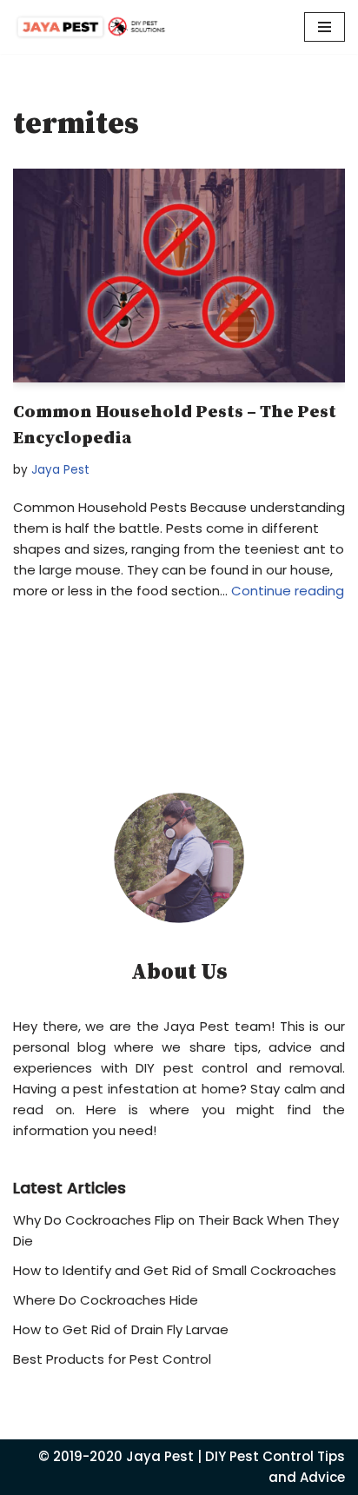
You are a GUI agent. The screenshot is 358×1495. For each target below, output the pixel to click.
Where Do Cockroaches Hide (105, 1300)
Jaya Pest (60, 470)
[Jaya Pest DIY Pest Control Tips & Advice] (91, 27)
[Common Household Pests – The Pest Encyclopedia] (179, 275)
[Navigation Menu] (324, 27)
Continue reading (287, 590)
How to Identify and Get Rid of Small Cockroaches (174, 1270)
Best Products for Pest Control (112, 1359)
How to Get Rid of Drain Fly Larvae (121, 1329)
